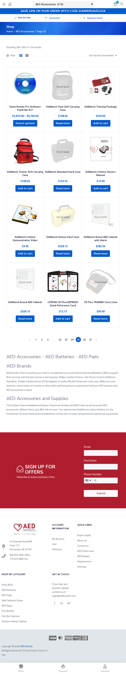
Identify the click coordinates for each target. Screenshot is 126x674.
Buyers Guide (84, 535)
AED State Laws (85, 551)
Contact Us (83, 546)
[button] (115, 4)
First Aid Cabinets (11, 616)
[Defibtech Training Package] (100, 86)
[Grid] (20, 55)
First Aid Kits (8, 611)
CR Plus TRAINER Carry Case (100, 302)
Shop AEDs (7, 584)
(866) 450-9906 (24, 18)
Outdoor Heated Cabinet (14, 621)
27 (90, 339)
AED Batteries (9, 590)
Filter (12, 55)
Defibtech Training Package (100, 106)
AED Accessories (25, 31)
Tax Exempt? (54, 18)
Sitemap (81, 566)
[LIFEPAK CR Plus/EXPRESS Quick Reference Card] (62, 282)
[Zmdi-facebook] (54, 603)
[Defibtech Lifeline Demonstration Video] (25, 217)
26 (84, 339)
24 (72, 339)
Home (9, 31)
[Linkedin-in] (61, 603)
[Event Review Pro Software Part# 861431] (25, 86)
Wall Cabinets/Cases (12, 600)
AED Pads (7, 595)
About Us (82, 540)
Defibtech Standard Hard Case (63, 171)
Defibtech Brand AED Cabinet (25, 302)
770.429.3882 (17, 559)
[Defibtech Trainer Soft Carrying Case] (25, 152)
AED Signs (7, 605)
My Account (58, 539)
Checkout (57, 549)
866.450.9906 (17, 555)
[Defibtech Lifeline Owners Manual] (100, 152)
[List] (26, 55)
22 (60, 339)
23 (66, 339)
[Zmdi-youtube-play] (68, 603)
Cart (54, 544)
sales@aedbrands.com (64, 596)
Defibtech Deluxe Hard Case (62, 237)
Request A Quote (94, 18)
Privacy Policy (30, 650)
